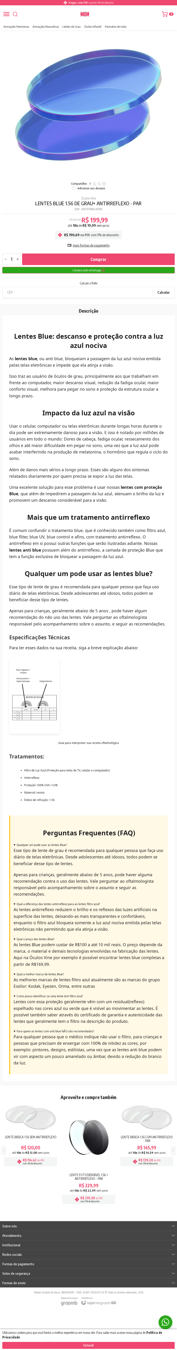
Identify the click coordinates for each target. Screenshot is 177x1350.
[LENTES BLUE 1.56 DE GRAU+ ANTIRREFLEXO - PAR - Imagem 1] (88, 104)
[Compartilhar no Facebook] (90, 183)
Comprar (98, 259)
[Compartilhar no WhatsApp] (94, 183)
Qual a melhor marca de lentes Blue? (40, 974)
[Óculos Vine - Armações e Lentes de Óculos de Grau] (85, 14)
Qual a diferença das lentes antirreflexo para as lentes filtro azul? (58, 904)
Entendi (88, 1345)
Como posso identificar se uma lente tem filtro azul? (50, 996)
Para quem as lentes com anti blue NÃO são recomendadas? (55, 1031)
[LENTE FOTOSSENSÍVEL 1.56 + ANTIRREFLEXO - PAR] (89, 1154)
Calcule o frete (88, 283)
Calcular (163, 292)
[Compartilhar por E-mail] (104, 183)
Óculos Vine (88, 198)
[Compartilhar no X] (99, 183)
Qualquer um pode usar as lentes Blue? (42, 845)
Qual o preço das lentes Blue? (35, 939)
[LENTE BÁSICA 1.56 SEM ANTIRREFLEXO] (31, 1154)
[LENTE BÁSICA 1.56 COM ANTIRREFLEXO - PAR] (147, 1154)
